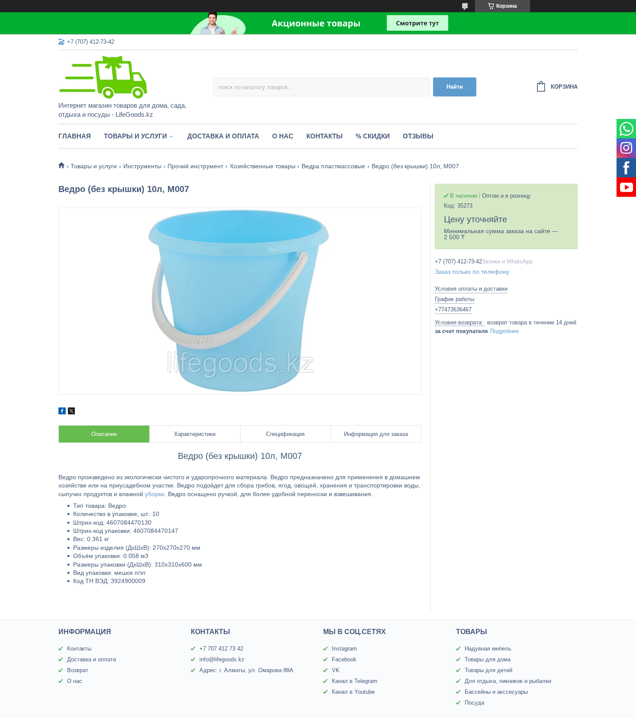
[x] (71, 412)
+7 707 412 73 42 (221, 648)
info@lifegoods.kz (221, 659)
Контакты (324, 136)
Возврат (77, 670)
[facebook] (62, 412)
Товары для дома (488, 659)
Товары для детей (488, 670)
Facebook (344, 659)
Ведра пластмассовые (333, 166)
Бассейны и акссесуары (496, 692)
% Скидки (373, 136)
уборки (154, 493)
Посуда (474, 702)
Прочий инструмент (195, 166)
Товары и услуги (135, 136)
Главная (74, 136)
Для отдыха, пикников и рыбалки (508, 681)
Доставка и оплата (223, 136)
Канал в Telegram (354, 681)
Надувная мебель (488, 648)
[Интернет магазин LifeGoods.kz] (134, 76)
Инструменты (142, 166)
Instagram (344, 648)
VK (336, 670)
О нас (282, 136)
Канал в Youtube (353, 692)
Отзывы (418, 136)
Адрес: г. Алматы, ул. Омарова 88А (246, 670)
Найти (454, 86)
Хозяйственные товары (263, 166)
